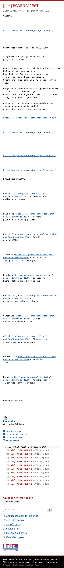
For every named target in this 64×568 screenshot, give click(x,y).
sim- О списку (13, 524)
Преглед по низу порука (15, 434)
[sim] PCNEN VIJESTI (20, 450)
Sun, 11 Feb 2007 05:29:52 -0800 (34, 11)
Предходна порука (12, 431)
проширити (12, 528)
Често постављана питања (16, 562)
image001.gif (9, 421)
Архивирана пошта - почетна (22, 516)
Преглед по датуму (12, 437)
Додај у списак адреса (46, 559)
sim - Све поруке (15, 520)
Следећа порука (11, 440)
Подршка (37, 562)
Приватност (51, 562)
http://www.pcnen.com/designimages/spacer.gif (29, 30)
